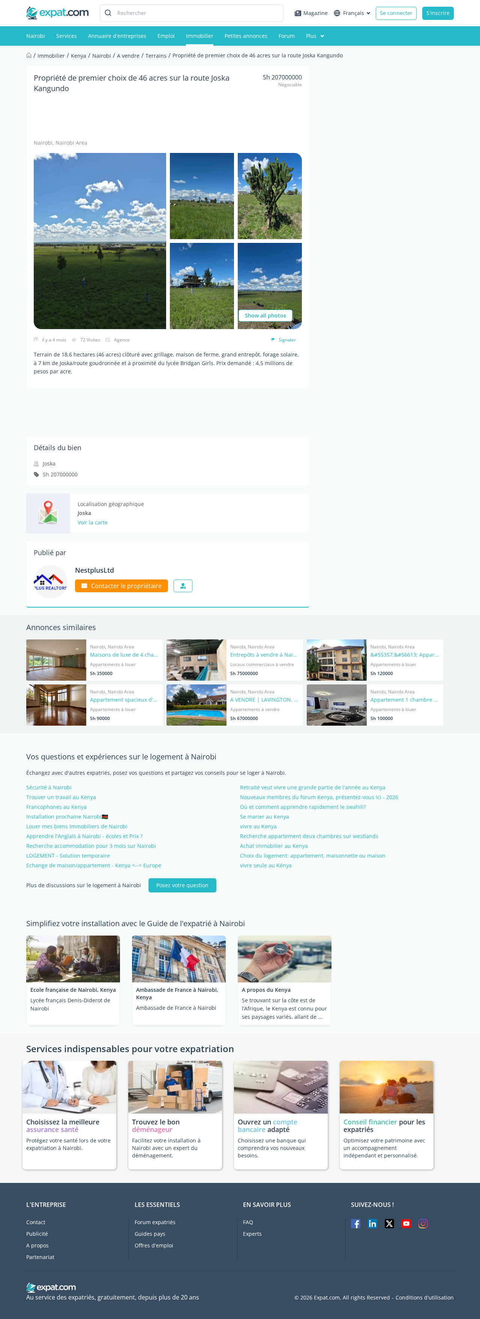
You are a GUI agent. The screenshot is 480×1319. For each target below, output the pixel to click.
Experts (252, 1233)
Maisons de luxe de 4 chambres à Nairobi (124, 655)
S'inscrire (438, 12)
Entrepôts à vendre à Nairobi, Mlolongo (264, 655)
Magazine (315, 12)
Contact (35, 1222)
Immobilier (199, 35)
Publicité (37, 1233)
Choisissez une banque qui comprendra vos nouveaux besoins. (272, 1148)
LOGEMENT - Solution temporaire (68, 855)
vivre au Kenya (258, 826)
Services (66, 35)
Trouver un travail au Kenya (61, 797)
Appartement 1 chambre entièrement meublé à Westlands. (405, 700)
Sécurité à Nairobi (49, 787)
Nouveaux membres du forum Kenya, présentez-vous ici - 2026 (319, 797)
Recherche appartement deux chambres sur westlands (309, 836)
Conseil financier (370, 1121)
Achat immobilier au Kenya (274, 846)
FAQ (248, 1222)
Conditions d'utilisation (425, 1297)
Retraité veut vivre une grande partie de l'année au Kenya (313, 787)
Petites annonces (246, 35)
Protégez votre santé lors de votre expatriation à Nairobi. (68, 1144)
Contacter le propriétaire (126, 586)
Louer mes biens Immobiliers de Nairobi (77, 826)
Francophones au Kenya (56, 807)
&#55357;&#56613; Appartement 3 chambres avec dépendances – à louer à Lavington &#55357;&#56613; (405, 655)
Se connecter (396, 12)
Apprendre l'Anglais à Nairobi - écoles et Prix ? (84, 836)
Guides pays (150, 1233)
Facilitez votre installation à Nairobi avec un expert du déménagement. (166, 1148)
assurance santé (52, 1129)
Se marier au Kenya (264, 816)
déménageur (152, 1129)
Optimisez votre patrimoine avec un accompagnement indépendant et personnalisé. (384, 1148)
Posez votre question (182, 885)
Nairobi (35, 35)
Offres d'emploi (154, 1245)
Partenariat (40, 1257)
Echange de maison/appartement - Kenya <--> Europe (93, 865)
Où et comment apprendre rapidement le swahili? (303, 807)
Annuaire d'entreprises (117, 35)
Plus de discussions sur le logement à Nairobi (83, 885)
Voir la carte (93, 522)
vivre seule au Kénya (266, 865)
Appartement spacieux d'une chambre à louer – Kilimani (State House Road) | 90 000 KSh (124, 700)
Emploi (166, 35)
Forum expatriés (155, 1222)
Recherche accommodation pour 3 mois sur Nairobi (91, 846)
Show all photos (265, 315)
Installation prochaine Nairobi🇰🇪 (67, 816)
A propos (37, 1245)
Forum (287, 35)
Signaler (287, 340)
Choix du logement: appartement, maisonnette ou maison (313, 855)
